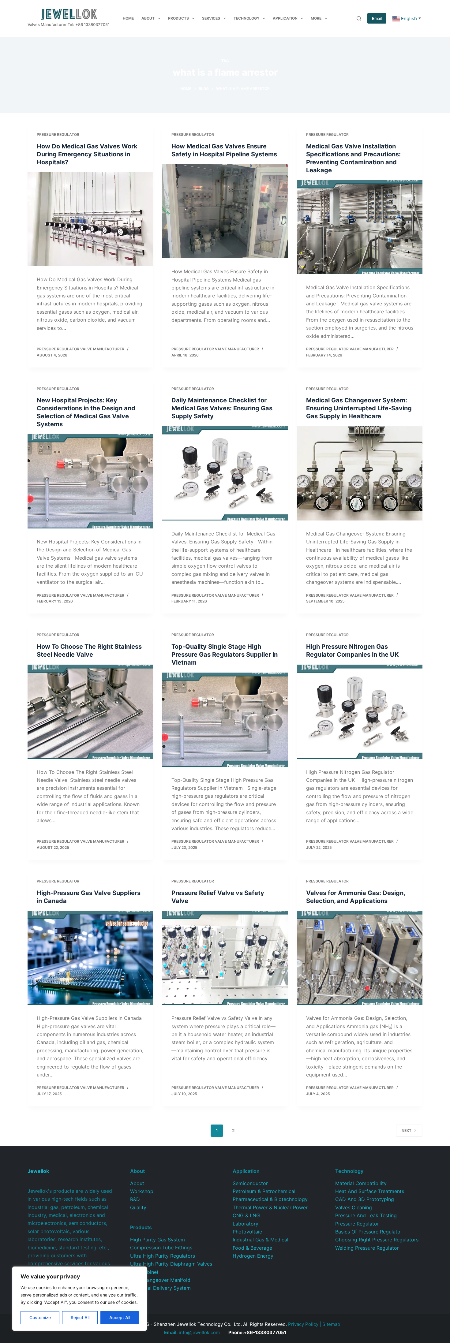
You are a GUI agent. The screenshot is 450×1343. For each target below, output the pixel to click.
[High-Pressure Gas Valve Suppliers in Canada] (90, 958)
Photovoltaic (247, 1232)
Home (128, 18)
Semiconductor (250, 1183)
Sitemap (331, 1324)
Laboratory (245, 1224)
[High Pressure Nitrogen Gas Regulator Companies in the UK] (359, 712)
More (316, 18)
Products (178, 18)
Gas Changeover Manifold (160, 1280)
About (148, 18)
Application (285, 18)
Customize (40, 1317)
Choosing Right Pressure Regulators (376, 1240)
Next (406, 1130)
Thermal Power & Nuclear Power (270, 1207)
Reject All (80, 1317)
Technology (247, 18)
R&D (135, 1199)
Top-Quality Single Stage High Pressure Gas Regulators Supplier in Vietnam (224, 654)
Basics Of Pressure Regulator (368, 1232)
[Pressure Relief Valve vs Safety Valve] (225, 958)
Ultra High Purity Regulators (162, 1256)
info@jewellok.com (192, 1332)
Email (377, 18)
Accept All (119, 1317)
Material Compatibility (361, 1183)
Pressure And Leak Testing (366, 1215)
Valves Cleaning (353, 1207)
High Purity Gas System (157, 1240)
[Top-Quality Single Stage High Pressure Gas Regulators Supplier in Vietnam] (225, 720)
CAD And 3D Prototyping (364, 1199)
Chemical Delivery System (160, 1288)
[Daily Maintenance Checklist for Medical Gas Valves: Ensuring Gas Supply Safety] (225, 473)
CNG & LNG (246, 1215)
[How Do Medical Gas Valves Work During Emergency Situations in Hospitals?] (90, 219)
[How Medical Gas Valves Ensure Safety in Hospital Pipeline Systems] (225, 211)
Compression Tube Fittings (161, 1247)
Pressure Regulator (58, 134)
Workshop (141, 1191)
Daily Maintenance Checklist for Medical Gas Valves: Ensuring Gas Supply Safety (221, 408)
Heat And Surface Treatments (369, 1191)
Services (211, 18)
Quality (138, 1207)
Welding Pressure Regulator (367, 1248)
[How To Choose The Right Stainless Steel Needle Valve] (90, 712)
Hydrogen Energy (253, 1256)
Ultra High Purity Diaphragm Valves (171, 1264)
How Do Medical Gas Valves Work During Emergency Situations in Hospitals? (87, 154)
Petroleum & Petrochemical (264, 1191)
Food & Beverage (252, 1248)
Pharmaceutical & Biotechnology (270, 1199)
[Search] (359, 18)
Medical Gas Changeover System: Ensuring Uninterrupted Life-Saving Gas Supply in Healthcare (359, 408)
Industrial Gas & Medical (260, 1240)
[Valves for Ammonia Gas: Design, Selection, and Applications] (359, 958)
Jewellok (38, 1171)
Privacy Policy (303, 1324)
